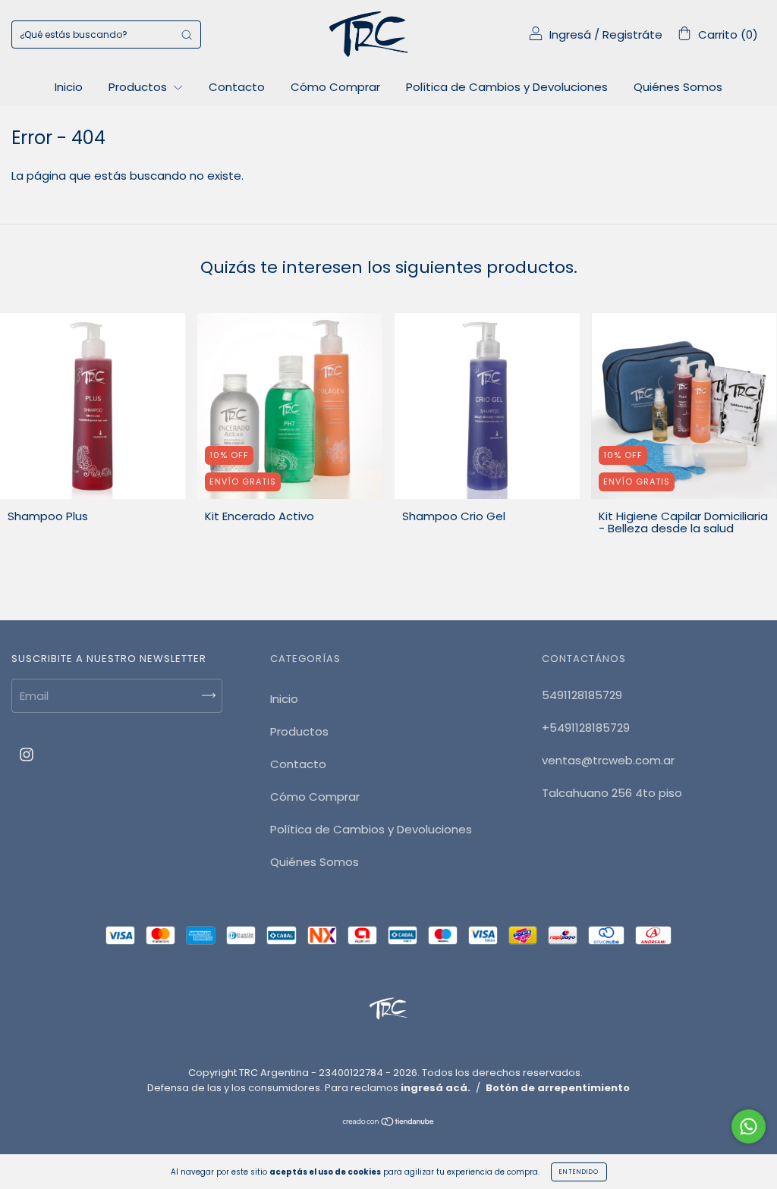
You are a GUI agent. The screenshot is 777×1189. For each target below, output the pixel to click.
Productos (139, 87)
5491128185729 (582, 695)
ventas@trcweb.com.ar (608, 760)
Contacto (237, 87)
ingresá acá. (435, 1088)
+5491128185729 (586, 728)
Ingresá (570, 34)
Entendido (579, 1172)
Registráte (632, 34)
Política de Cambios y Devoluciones (507, 87)
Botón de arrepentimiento (558, 1088)
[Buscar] (187, 34)
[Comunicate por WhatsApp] (748, 1126)
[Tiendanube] (388, 1123)
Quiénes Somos (678, 87)
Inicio (69, 87)
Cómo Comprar (335, 87)
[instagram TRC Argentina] (26, 755)
